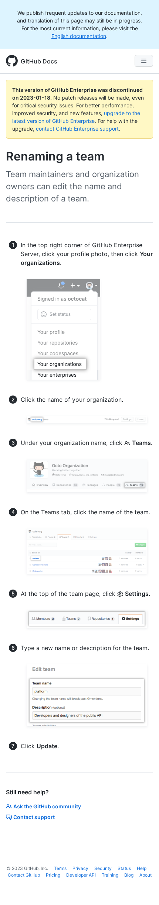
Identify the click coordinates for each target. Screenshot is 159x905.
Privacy (80, 868)
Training (110, 875)
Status (124, 868)
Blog (128, 875)
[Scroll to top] (142, 888)
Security (103, 868)
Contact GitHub (24, 875)
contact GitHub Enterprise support (77, 128)
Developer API (81, 875)
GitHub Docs (39, 61)
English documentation (78, 36)
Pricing (53, 875)
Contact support (34, 817)
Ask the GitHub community (47, 806)
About (145, 875)
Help (141, 868)
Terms (60, 868)
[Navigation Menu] (144, 61)
